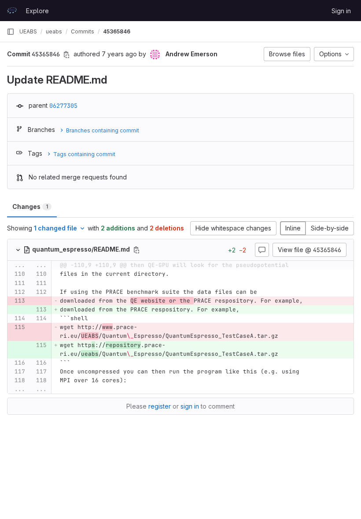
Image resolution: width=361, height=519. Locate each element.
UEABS (28, 31)
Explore (37, 11)
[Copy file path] (136, 250)
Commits (82, 31)
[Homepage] (12, 11)
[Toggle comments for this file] (262, 250)
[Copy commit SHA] (66, 54)
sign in (189, 406)
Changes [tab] (30, 206)
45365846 (116, 31)
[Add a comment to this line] (7, 274)
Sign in (341, 11)
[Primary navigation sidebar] (11, 32)
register (159, 406)
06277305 (63, 106)
